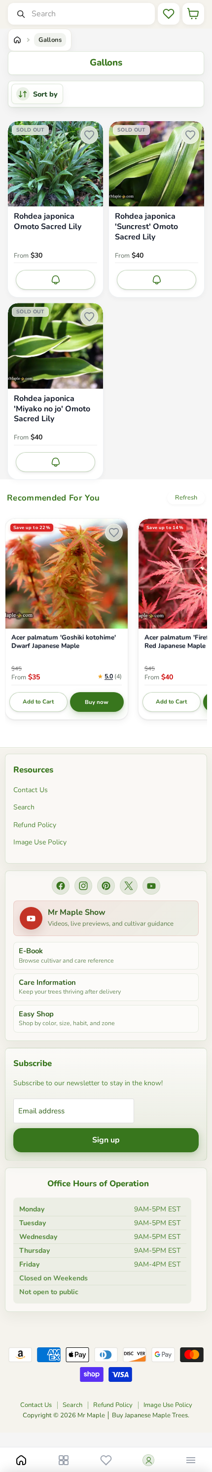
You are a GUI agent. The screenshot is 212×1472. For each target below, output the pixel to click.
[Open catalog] (63, 1460)
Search (24, 807)
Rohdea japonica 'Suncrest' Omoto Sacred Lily (146, 226)
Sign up (106, 1140)
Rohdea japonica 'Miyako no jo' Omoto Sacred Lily (52, 409)
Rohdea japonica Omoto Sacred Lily (47, 221)
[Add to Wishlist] (89, 135)
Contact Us (30, 790)
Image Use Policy (40, 842)
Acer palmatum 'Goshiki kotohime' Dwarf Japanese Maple (63, 642)
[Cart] (193, 14)
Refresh (186, 497)
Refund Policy (34, 825)
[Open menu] (191, 1460)
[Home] (17, 40)
